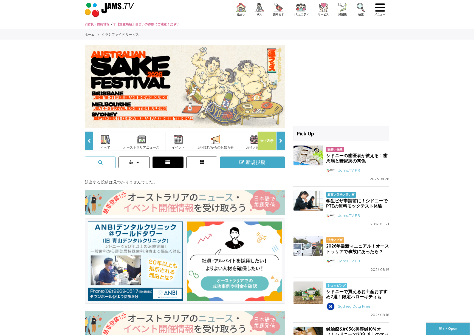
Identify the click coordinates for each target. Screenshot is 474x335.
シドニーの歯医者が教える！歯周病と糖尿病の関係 (357, 158)
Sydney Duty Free (354, 306)
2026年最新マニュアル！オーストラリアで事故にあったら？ (357, 248)
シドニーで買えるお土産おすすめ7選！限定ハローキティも (357, 294)
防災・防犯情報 (98, 24)
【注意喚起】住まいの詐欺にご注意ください (147, 24)
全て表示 (266, 141)
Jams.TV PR (349, 170)
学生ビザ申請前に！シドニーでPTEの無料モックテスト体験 (357, 203)
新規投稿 (255, 162)
